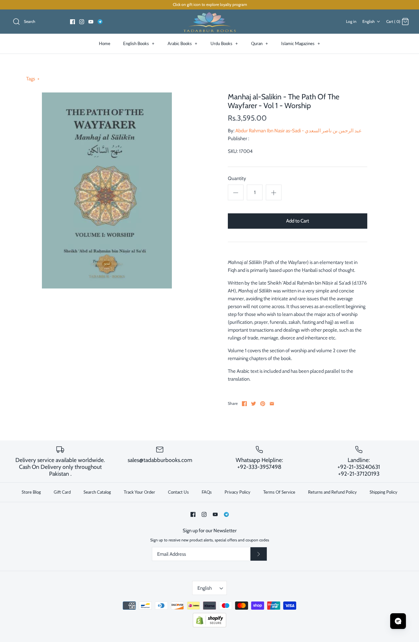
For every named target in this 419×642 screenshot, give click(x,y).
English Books (139, 43)
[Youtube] (90, 21)
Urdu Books (224, 43)
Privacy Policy (237, 492)
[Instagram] (81, 21)
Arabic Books (182, 43)
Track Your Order (139, 492)
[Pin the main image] (262, 403)
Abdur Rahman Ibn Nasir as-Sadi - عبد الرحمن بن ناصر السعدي (298, 131)
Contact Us (178, 492)
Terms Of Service (279, 492)
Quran (259, 43)
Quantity (237, 178)
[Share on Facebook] (244, 403)
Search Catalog (97, 492)
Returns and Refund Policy (332, 492)
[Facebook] (72, 21)
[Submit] (258, 554)
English (368, 21)
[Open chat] (398, 621)
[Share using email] (271, 403)
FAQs (207, 492)
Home (104, 43)
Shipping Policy (383, 492)
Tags (33, 79)
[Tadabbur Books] (209, 21)
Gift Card (62, 492)
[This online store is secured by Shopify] (209, 625)
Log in (351, 21)
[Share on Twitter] (253, 403)
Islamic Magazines (300, 43)
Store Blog (31, 492)
